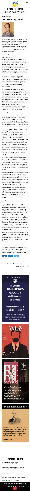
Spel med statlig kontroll (13, 19)
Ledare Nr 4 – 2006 (21, 266)
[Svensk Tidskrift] (15, 9)
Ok (15, 488)
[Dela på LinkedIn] (10, 256)
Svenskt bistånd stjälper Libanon (12, 264)
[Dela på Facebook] (4, 256)
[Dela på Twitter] (16, 256)
